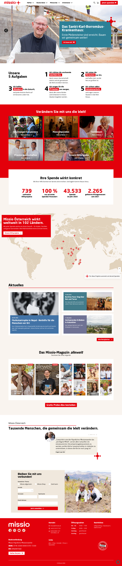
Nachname (41, 494)
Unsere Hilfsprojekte (12, 233)
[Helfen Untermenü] (33, 2)
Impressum (106, 526)
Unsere (14, 73)
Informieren (66, 3)
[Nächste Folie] (116, 30)
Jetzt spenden (108, 3)
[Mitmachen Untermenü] (59, 2)
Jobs (50, 543)
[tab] (58, 61)
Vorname (20, 494)
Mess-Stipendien (61, 132)
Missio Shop (41, 484)
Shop (53, 543)
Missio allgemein (26, 484)
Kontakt (59, 543)
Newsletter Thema (23, 481)
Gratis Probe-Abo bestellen (61, 405)
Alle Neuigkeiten (104, 339)
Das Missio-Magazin (54, 352)
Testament (96, 132)
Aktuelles (16, 285)
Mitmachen (54, 3)
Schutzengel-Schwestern (25, 132)
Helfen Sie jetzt (15, 553)
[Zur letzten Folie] (6, 30)
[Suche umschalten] (94, 2)
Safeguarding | (98, 526)
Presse (65, 543)
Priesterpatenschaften (25, 155)
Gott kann (54, 484)
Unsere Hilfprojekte (79, 155)
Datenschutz (97, 527)
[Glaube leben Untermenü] (46, 2)
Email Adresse (22, 500)
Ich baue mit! (67, 42)
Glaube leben (40, 3)
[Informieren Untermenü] (71, 2)
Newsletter (52, 545)
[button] (89, 434)
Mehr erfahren (25, 135)
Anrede (20, 487)
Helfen (29, 3)
